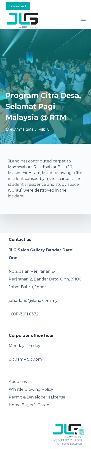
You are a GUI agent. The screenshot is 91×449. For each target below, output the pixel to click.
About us (18, 381)
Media (44, 129)
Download (17, 6)
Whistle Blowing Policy (31, 389)
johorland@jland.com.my (33, 300)
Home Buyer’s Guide (29, 405)
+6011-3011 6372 (24, 314)
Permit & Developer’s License (37, 397)
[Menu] (83, 20)
